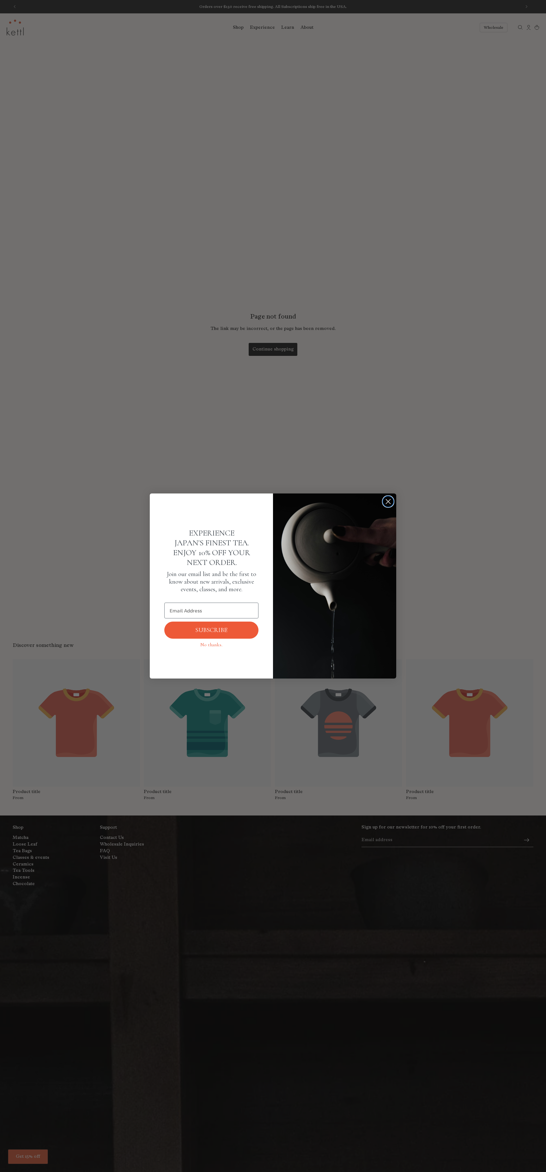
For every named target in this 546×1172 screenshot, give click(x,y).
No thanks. (211, 645)
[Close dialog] (388, 501)
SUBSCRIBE (211, 630)
